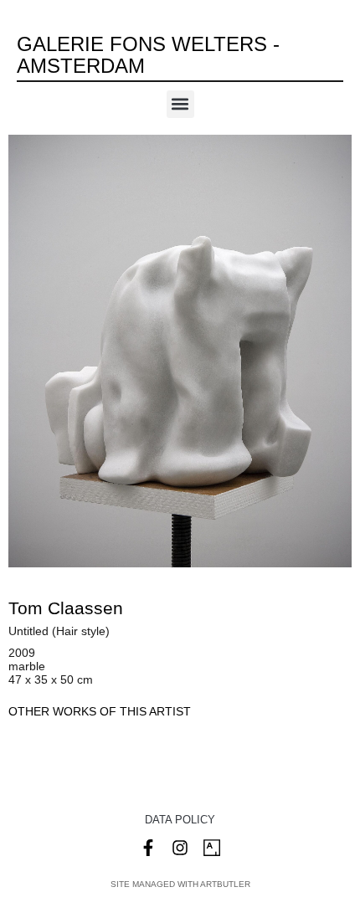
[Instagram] (180, 847)
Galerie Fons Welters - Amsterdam (148, 55)
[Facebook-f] (148, 847)
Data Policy (180, 819)
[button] (180, 104)
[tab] (99, 711)
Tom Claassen (65, 608)
